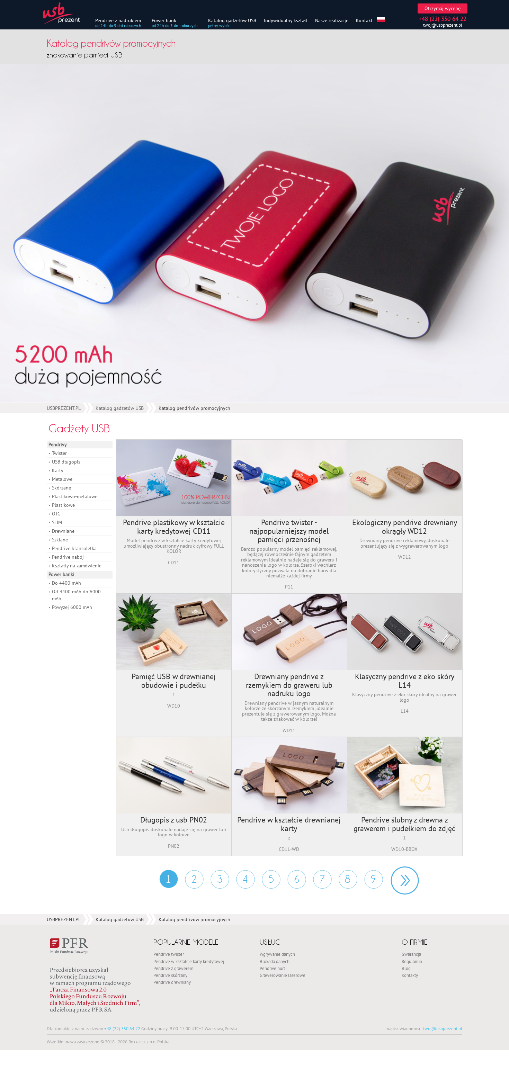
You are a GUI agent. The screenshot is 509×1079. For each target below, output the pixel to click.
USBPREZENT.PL (64, 408)
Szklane (60, 540)
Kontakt (364, 20)
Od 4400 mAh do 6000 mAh (76, 595)
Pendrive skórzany (170, 975)
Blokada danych (274, 961)
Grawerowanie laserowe (282, 975)
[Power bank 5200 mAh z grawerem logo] (254, 233)
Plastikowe (63, 505)
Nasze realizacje (331, 20)
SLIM (57, 522)
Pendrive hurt (272, 968)
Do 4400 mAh (66, 583)
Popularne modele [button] (185, 942)
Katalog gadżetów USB (232, 20)
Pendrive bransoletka (74, 548)
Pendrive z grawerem (173, 968)
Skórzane (61, 488)
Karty (57, 470)
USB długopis (66, 462)
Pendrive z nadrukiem (118, 20)
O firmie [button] (415, 942)
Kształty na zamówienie (76, 566)
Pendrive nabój (68, 557)
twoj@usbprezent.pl (442, 25)
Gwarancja (411, 954)
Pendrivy (57, 444)
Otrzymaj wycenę (443, 8)
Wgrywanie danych (277, 954)
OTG (56, 514)
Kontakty (410, 975)
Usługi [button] (271, 942)
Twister (59, 453)
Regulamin (412, 961)
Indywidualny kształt (285, 20)
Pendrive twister (168, 954)
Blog (406, 968)
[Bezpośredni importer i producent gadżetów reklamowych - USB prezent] (66, 13)
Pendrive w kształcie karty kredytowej (188, 961)
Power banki (61, 574)
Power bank (164, 20)
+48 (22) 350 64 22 (122, 1028)
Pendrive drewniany (172, 982)
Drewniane (63, 531)
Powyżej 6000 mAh (72, 607)
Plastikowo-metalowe (74, 496)
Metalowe (62, 479)
